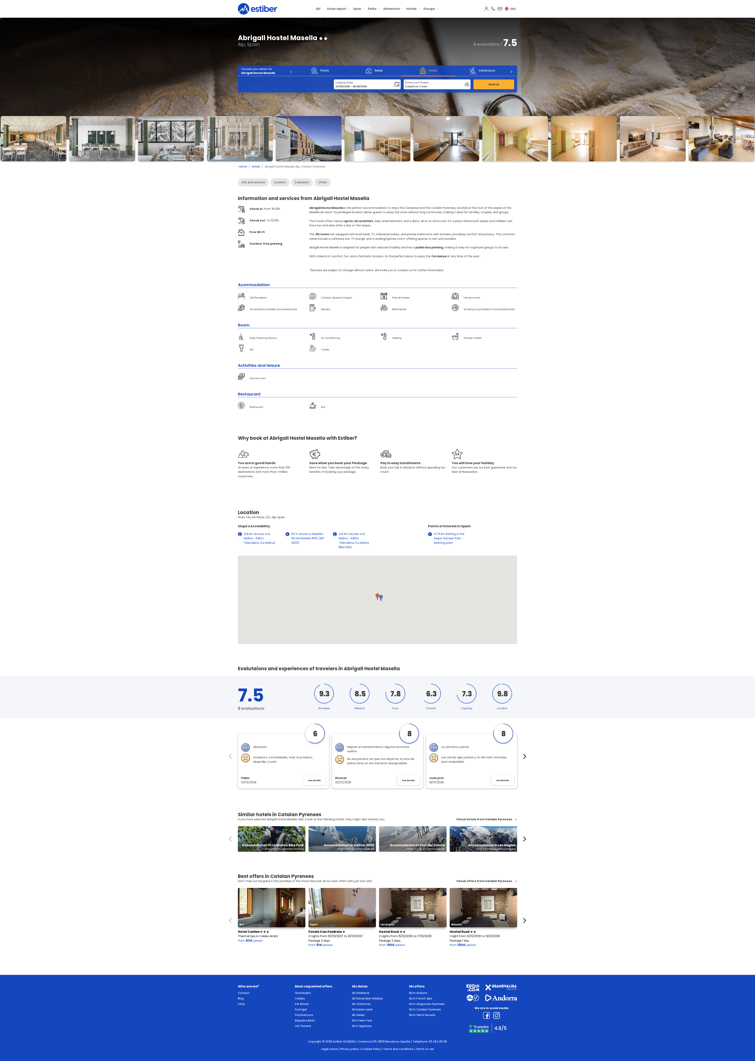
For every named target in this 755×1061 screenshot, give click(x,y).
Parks (372, 8)
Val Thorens (303, 1026)
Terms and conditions (398, 1049)
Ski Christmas (361, 1004)
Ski (318, 8)
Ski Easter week (362, 1009)
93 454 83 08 (438, 1041)
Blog (241, 998)
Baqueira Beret (305, 1020)
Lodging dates (344, 82)
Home (243, 167)
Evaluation (302, 182)
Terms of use (425, 1049)
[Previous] (291, 72)
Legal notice (329, 1049)
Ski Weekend (360, 993)
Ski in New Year (362, 1020)
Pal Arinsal (301, 1004)
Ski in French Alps (420, 998)
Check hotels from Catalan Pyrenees (484, 819)
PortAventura (304, 1015)
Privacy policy (349, 1049)
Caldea (300, 998)
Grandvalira (303, 993)
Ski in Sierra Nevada (422, 1015)
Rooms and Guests (417, 82)
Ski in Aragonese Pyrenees (427, 1004)
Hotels (411, 8)
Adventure (391, 8)
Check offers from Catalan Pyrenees (484, 881)
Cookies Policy (371, 1049)
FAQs (241, 1004)
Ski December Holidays (367, 998)
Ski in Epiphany (362, 1026)
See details (314, 780)
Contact (244, 993)
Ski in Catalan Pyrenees (425, 1009)
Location (280, 182)
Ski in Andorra (418, 993)
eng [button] (513, 9)
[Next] (511, 72)
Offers (322, 182)
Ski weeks (358, 1015)
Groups (429, 8)
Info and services (253, 182)
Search (493, 84)
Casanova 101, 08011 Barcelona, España (384, 1041)
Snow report (336, 8)
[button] (377, 597)
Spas (357, 8)
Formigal (301, 1009)
